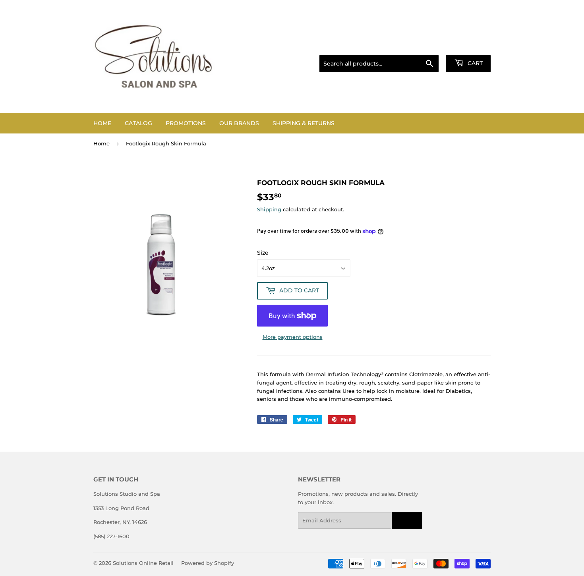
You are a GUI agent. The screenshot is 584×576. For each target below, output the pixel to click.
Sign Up (407, 521)
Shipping (269, 209)
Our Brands (239, 123)
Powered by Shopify (207, 563)
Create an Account (469, 45)
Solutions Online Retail (143, 563)
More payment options (293, 337)
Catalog (138, 123)
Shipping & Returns (304, 123)
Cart (474, 63)
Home (102, 123)
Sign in (428, 45)
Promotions (186, 123)
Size (263, 252)
